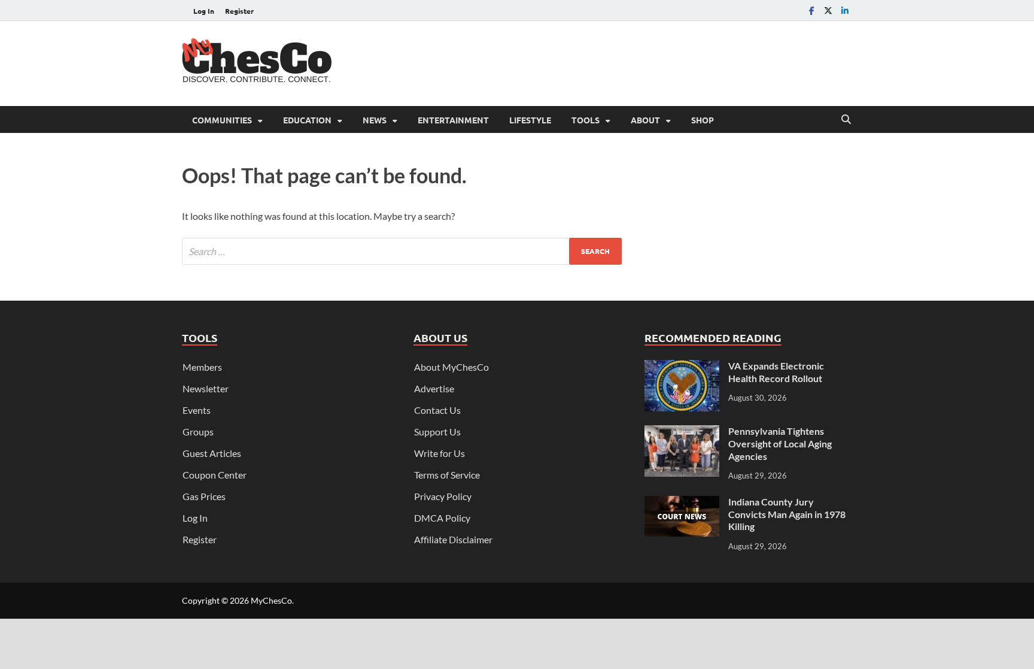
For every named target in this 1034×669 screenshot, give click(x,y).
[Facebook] (811, 10)
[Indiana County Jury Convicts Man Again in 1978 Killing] (681, 502)
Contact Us (437, 410)
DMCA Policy (442, 517)
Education (307, 119)
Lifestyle (530, 119)
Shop (702, 119)
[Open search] (846, 120)
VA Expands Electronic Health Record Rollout (776, 372)
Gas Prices (204, 496)
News (375, 119)
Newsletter (206, 388)
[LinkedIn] (845, 10)
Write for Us (439, 453)
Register (239, 11)
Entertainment (453, 119)
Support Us (437, 431)
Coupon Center (215, 474)
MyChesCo (271, 600)
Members (202, 367)
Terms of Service (447, 474)
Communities (222, 119)
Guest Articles (212, 453)
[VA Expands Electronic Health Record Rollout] (681, 367)
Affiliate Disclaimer (453, 539)
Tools (585, 119)
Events (197, 410)
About (645, 119)
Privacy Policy (443, 496)
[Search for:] (402, 251)
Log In (203, 11)
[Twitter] (828, 10)
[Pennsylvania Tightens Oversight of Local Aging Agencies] (681, 432)
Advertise (434, 388)
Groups (198, 431)
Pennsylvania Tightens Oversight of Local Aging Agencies (780, 443)
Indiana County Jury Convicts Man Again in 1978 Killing (787, 514)
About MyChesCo (451, 367)
